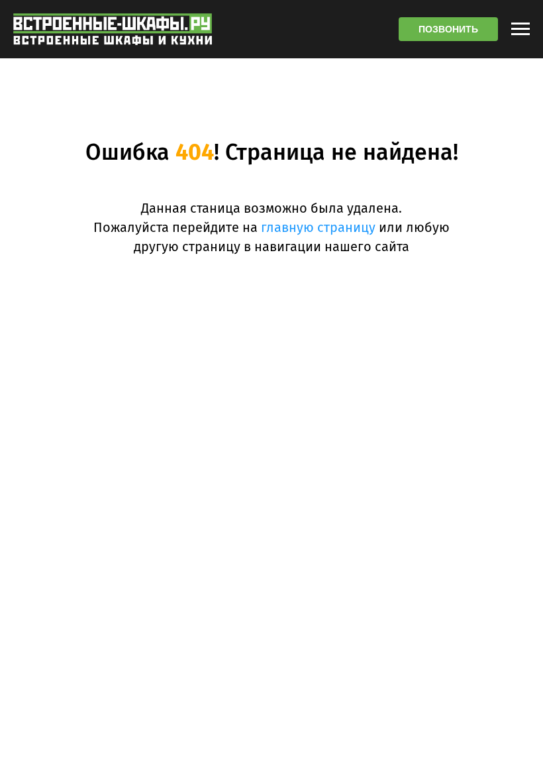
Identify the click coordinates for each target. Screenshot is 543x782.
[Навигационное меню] (520, 29)
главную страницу (318, 227)
